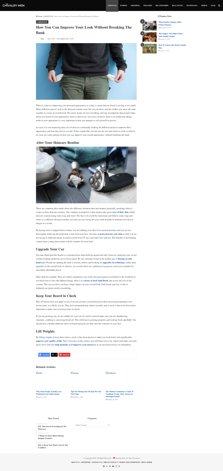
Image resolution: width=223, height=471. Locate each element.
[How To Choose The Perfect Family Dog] (149, 48)
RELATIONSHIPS (162, 5)
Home (40, 16)
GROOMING (135, 5)
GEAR (213, 5)
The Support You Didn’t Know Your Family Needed (171, 35)
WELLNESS (147, 5)
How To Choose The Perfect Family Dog (172, 46)
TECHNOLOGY (192, 5)
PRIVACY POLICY (111, 462)
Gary (42, 39)
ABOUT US (75, 462)
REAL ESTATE (177, 5)
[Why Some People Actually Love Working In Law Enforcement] (51, 380)
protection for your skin (111, 234)
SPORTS (204, 5)
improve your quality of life (49, 340)
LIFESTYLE (112, 5)
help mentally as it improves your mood (74, 344)
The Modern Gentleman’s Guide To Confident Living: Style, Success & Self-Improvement (120, 394)
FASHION (123, 5)
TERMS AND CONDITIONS (129, 462)
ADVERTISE (85, 462)
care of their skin (120, 212)
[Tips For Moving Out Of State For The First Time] (86, 380)
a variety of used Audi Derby (94, 280)
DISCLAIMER (146, 462)
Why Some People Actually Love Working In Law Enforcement (48, 392)
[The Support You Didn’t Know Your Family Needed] (149, 37)
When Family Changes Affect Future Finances (170, 23)
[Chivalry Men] (13, 5)
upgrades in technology (114, 262)
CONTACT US (97, 462)
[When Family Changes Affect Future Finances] (149, 25)
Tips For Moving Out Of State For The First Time (86, 392)
